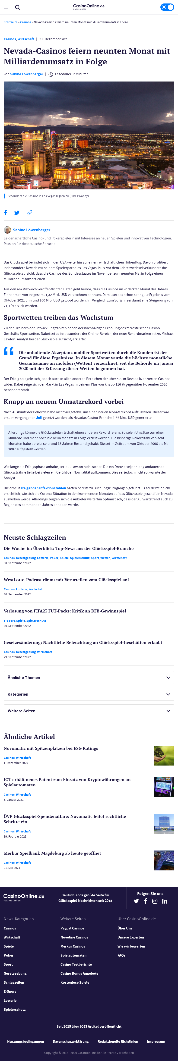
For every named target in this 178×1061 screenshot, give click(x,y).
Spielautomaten (73, 955)
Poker (54, 558)
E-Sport (9, 620)
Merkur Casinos (72, 946)
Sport (95, 558)
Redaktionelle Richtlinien (118, 1041)
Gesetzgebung (26, 558)
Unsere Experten (131, 937)
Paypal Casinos (72, 928)
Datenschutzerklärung (71, 1041)
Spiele (64, 558)
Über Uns (125, 928)
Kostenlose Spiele (74, 982)
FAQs (121, 955)
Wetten (105, 558)
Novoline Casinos (74, 937)
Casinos (25, 22)
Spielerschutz (79, 558)
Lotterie (42, 558)
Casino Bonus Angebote (79, 973)
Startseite (10, 22)
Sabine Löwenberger (26, 74)
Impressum (156, 1041)
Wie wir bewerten (131, 946)
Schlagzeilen (14, 982)
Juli (39, 417)
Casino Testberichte (76, 964)
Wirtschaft (26, 39)
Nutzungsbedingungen (25, 1041)
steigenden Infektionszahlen (43, 488)
